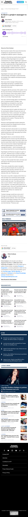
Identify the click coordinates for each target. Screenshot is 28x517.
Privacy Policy (6, 472)
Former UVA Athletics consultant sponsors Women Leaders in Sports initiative (10, 397)
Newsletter (5, 465)
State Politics (5, 418)
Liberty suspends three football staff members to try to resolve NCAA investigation (10, 405)
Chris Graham (6, 295)
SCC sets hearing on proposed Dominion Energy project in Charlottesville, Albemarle (8, 429)
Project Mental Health (8, 469)
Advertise (5, 458)
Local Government (6, 426)
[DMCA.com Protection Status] (14, 513)
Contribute (20, 2)
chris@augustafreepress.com (9, 276)
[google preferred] (7, 26)
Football (4, 402)
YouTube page (7, 271)
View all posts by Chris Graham (8, 279)
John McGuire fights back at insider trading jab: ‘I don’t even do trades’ (10, 420)
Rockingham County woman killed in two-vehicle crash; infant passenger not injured (10, 413)
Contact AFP (6, 454)
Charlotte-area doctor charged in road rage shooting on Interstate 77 (7, 322)
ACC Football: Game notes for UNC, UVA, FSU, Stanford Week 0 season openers (10, 437)
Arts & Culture (5, 385)
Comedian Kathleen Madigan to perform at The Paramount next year (14, 388)
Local (3, 410)
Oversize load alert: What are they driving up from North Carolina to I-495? (20, 291)
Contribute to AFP (7, 461)
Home (2, 8)
